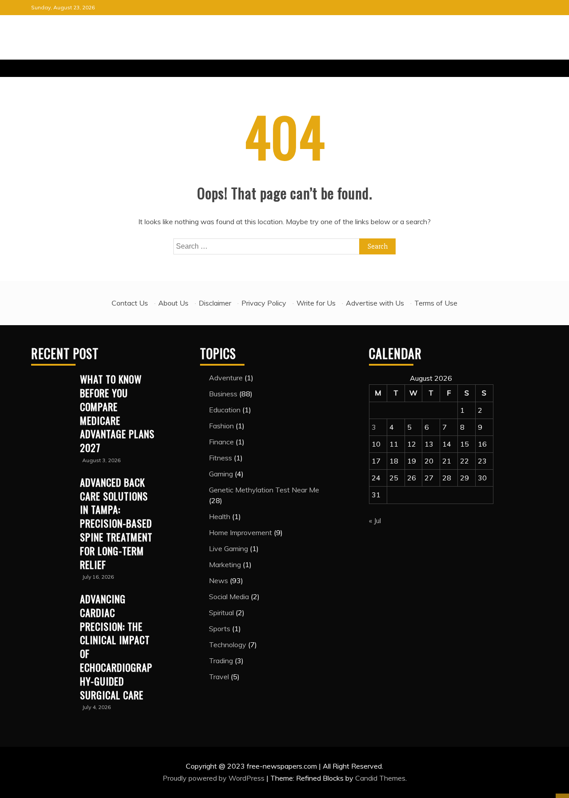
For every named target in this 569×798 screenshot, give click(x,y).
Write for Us (316, 302)
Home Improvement (240, 532)
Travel (219, 676)
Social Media (229, 596)
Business (223, 393)
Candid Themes (380, 778)
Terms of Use (435, 302)
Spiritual (221, 612)
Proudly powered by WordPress (214, 778)
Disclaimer (215, 302)
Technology (227, 644)
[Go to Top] (562, 796)
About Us (173, 302)
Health (219, 516)
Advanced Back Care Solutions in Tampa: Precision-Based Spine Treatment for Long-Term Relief (116, 523)
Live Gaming (228, 548)
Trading (221, 660)
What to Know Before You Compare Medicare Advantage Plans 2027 (117, 413)
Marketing (225, 564)
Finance (221, 441)
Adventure (226, 377)
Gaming (221, 473)
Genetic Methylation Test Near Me (264, 489)
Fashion (221, 425)
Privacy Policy (263, 302)
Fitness (220, 457)
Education (224, 409)
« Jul (375, 520)
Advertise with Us (375, 302)
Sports (219, 628)
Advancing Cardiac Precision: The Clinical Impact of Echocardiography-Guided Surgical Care (116, 647)
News (218, 580)
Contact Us (130, 302)
